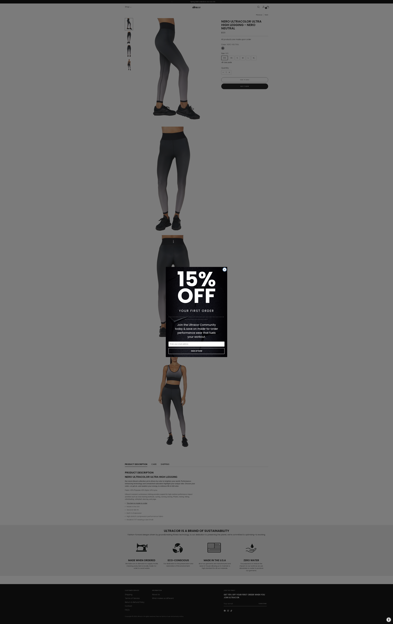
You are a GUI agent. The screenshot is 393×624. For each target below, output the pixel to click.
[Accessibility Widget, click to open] (388, 619)
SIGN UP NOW (196, 351)
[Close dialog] (224, 269)
